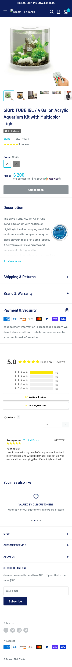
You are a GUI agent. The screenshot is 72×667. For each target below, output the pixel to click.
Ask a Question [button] (37, 405)
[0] (65, 12)
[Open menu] (5, 12)
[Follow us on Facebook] (5, 630)
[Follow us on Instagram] (19, 630)
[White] (7, 164)
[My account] (58, 12)
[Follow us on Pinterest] (25, 630)
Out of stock (36, 189)
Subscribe (15, 601)
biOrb (6, 138)
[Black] (16, 164)
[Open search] (52, 12)
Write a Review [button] (37, 397)
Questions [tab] (9, 417)
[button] (41, 178)
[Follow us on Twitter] (12, 630)
